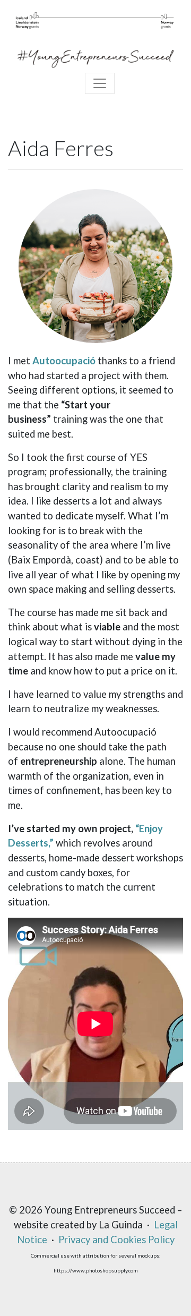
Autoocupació (65, 360)
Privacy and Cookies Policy (116, 1239)
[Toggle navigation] (100, 83)
